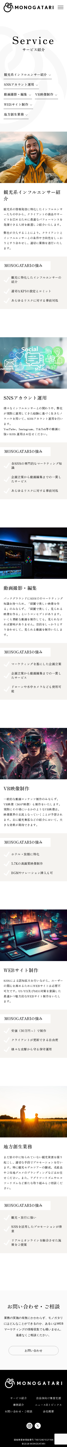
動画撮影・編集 (15, 94)
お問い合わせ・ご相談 (18, 1411)
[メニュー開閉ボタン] (60, 7)
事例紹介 (18, 1405)
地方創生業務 (14, 114)
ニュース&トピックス (48, 1405)
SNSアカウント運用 (19, 84)
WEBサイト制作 (16, 104)
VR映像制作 (44, 94)
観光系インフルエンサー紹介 (25, 74)
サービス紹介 (18, 1398)
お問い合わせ (33, 1350)
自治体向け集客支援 (48, 1398)
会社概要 (48, 1411)
